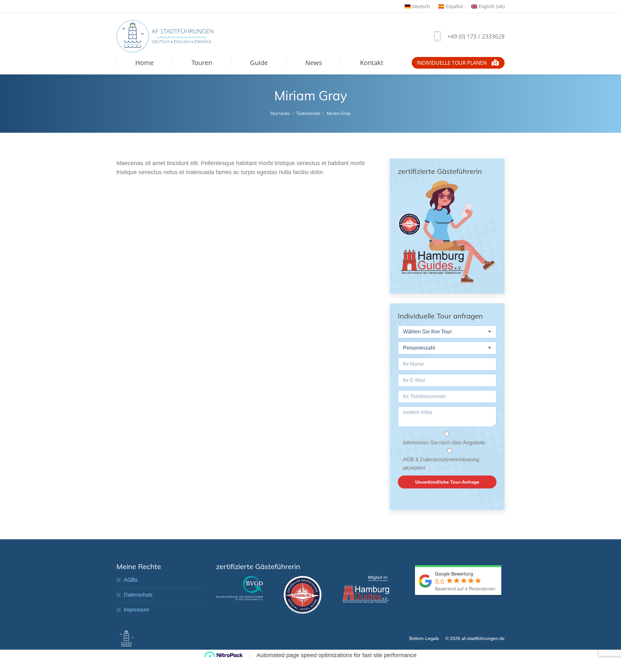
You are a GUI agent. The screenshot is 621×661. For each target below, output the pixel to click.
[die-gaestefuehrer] (239, 588)
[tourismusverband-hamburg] (302, 595)
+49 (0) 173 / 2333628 (476, 36)
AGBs (130, 580)
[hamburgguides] (365, 589)
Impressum (136, 609)
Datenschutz (138, 595)
